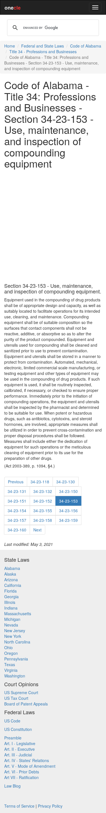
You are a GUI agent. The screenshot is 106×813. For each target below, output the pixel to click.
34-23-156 (68, 510)
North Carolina (17, 642)
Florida (10, 591)
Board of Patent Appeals (26, 704)
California (12, 585)
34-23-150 (68, 491)
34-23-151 (17, 501)
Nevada (11, 625)
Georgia (11, 596)
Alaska (10, 574)
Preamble (12, 738)
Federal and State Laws (42, 46)
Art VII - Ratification (21, 777)
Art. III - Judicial (18, 755)
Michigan (12, 619)
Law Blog (12, 786)
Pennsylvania (16, 659)
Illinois (9, 602)
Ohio (8, 647)
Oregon (11, 653)
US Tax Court (16, 698)
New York (12, 636)
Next (37, 530)
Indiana (11, 608)
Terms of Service (19, 806)
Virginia (11, 670)
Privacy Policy (50, 806)
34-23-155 (42, 510)
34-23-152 (42, 501)
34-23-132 (42, 491)
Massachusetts (17, 613)
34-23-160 (17, 530)
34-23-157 (17, 520)
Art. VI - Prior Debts (21, 772)
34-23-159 (68, 520)
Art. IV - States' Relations (26, 760)
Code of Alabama (85, 46)
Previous (15, 481)
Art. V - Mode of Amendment (29, 766)
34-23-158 (42, 520)
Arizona (11, 579)
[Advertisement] (53, 226)
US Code (12, 721)
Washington (14, 676)
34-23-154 (17, 510)
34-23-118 (40, 481)
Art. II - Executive (19, 749)
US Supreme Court (21, 692)
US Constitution (18, 729)
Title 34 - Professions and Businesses (43, 51)
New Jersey (14, 630)
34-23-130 (65, 481)
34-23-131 (17, 491)
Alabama (12, 568)
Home (9, 46)
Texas (9, 664)
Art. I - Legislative (19, 743)
